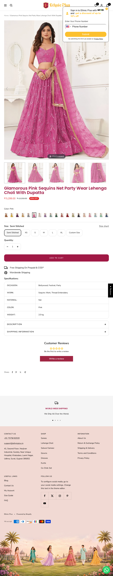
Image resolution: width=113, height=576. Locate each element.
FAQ (6, 500)
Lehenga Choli (47, 443)
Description (14, 324)
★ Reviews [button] (110, 290)
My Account (9, 490)
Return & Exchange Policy (89, 443)
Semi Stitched (13, 232)
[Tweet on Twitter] (20, 372)
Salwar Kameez (47, 448)
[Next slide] (106, 88)
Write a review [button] (56, 358)
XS (26, 232)
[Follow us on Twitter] (52, 496)
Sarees (44, 438)
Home (6, 15)
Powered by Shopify (24, 514)
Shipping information (20, 331)
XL (61, 232)
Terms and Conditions (87, 453)
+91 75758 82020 (12, 438)
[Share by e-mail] (25, 372)
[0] (96, 5)
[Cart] (107, 5)
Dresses (44, 458)
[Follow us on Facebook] (45, 496)
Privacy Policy (83, 458)
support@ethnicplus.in (13, 443)
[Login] (101, 5)
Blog (6, 480)
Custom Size (74, 232)
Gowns (44, 453)
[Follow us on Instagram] (60, 496)
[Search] (11, 5)
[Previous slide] (7, 88)
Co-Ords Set (46, 468)
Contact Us (9, 485)
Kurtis (43, 463)
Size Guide (8, 495)
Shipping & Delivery (86, 448)
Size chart (104, 226)
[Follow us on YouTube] (45, 503)
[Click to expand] (56, 90)
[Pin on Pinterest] (16, 372)
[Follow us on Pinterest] (67, 496)
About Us (82, 438)
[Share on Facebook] (12, 372)
